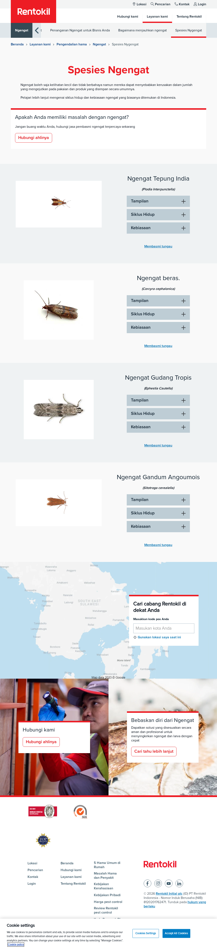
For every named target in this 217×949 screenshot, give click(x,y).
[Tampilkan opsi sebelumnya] (36, 30)
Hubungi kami (71, 870)
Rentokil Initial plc (169, 893)
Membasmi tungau (158, 246)
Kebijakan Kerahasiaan (103, 886)
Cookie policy (16, 944)
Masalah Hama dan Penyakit (105, 875)
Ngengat (21, 30)
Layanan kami (40, 44)
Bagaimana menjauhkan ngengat (142, 30)
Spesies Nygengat (188, 30)
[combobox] (163, 628)
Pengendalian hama (72, 44)
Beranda (17, 44)
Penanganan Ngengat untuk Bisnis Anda (80, 30)
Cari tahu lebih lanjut (153, 751)
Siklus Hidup (143, 214)
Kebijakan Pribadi (107, 895)
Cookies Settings (145, 933)
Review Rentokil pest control (106, 910)
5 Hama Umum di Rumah (107, 865)
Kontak (184, 4)
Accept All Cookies (176, 933)
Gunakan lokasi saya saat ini (159, 637)
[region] (108, 934)
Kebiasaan (140, 227)
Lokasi (141, 4)
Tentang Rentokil (73, 884)
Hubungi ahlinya (33, 137)
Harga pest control (108, 902)
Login (202, 4)
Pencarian (162, 4)
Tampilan (139, 201)
